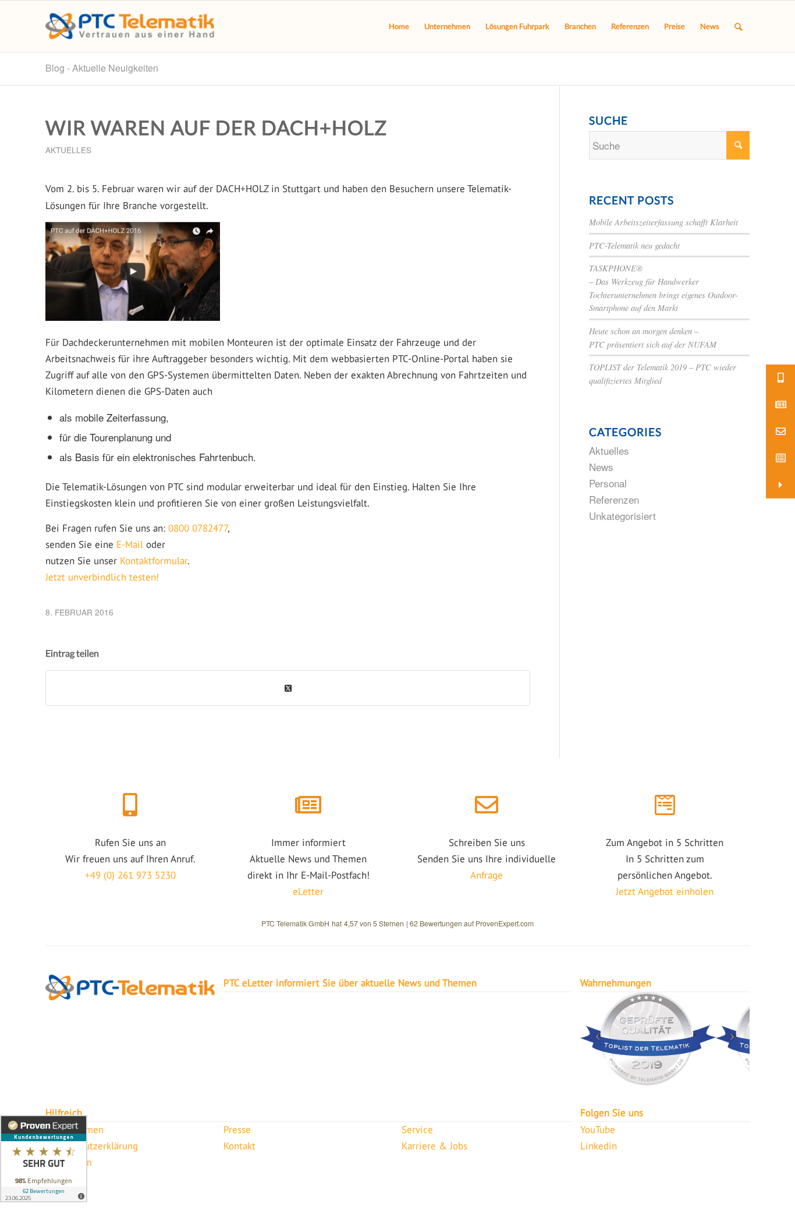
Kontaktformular (153, 560)
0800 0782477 (198, 528)
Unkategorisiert (622, 515)
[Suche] (738, 26)
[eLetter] (308, 805)
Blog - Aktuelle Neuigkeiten (101, 68)
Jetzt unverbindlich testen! (102, 577)
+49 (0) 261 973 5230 (130, 875)
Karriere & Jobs (434, 1145)
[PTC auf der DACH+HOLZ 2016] (132, 317)
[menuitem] (399, 26)
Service (417, 1129)
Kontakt (239, 1145)
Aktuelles (68, 149)
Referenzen (614, 499)
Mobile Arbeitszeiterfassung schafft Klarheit (663, 222)
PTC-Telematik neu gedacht (634, 245)
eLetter (308, 891)
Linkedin (598, 1145)
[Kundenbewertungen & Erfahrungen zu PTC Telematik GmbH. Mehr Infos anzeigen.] (43, 1158)
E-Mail (129, 544)
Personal (608, 483)
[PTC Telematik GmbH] (129, 26)
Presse (237, 1129)
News (601, 466)
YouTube (597, 1129)
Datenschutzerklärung (91, 1145)
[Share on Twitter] (288, 688)
